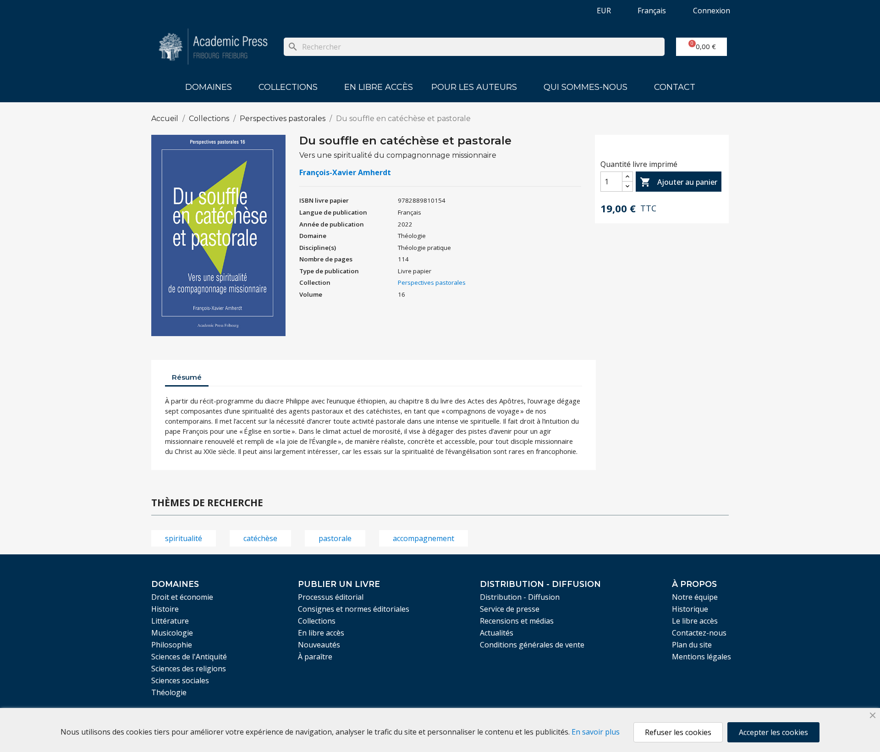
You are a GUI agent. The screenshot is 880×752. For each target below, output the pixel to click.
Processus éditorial (330, 597)
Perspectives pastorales (432, 282)
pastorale (335, 538)
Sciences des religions (188, 668)
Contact (674, 87)
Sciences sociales (180, 680)
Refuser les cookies (678, 732)
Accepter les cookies (773, 732)
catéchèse (260, 538)
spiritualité (183, 538)
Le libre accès (695, 620)
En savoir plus (596, 732)
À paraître (315, 656)
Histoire (165, 609)
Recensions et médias (517, 620)
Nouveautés (319, 644)
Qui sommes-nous (585, 87)
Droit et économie (182, 597)
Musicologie (172, 632)
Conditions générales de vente (532, 644)
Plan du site (692, 644)
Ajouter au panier (678, 182)
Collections (288, 87)
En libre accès (378, 87)
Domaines (208, 87)
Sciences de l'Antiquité (189, 656)
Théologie (169, 692)
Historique (690, 609)
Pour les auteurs (474, 87)
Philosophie (171, 644)
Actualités (496, 632)
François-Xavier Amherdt (345, 172)
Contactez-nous (699, 632)
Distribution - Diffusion (520, 597)
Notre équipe (695, 597)
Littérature (170, 620)
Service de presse (509, 609)
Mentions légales (701, 656)
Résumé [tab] (187, 377)
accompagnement (423, 538)
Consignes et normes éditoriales (353, 609)
